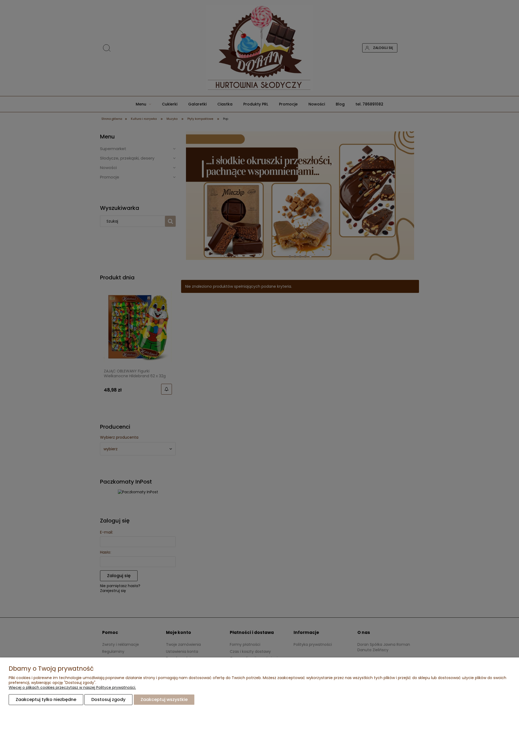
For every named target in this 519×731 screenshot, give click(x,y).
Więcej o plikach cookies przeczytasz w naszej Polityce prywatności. (72, 687)
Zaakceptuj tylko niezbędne (46, 699)
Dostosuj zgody (108, 699)
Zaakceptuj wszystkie (164, 699)
